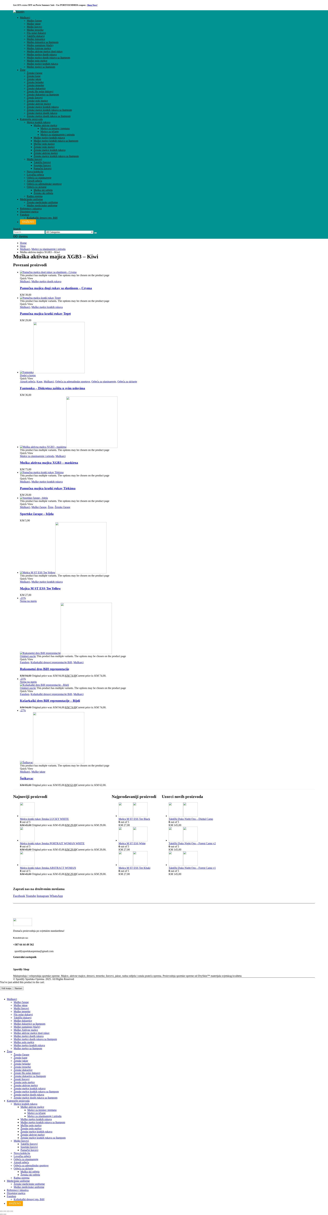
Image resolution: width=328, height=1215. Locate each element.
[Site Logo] (19, 11)
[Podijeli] (8, 1211)
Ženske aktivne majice (39, 103)
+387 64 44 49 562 (23, 944)
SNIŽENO (28, 221)
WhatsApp (56, 896)
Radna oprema (35, 196)
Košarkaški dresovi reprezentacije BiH (51, 662)
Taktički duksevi (36, 36)
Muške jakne (34, 23)
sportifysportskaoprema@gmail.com (34, 951)
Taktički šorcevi (42, 162)
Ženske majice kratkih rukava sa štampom (49, 109)
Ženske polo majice (37, 100)
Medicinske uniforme (31, 199)
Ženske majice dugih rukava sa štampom (49, 116)
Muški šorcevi (34, 26)
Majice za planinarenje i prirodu (57, 134)
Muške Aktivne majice (39, 48)
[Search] (95, 232)
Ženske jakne (34, 79)
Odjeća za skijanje (36, 187)
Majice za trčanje (49, 131)
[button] (16, 228)
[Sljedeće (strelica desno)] (4, 1214)
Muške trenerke (35, 29)
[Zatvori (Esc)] (11, 1211)
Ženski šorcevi (35, 97)
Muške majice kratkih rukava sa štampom (56, 140)
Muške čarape (34, 20)
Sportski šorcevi (42, 165)
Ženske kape (33, 76)
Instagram (43, 896)
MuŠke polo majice (44, 143)
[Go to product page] (167, 272)
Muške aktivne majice (45, 125)
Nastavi (18, 988)
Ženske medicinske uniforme (42, 202)
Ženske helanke (35, 82)
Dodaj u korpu (28, 375)
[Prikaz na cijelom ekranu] (4, 1211)
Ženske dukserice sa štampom (43, 94)
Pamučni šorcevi (42, 168)
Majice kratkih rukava (38, 122)
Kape (39, 381)
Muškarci (25, 17)
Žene (22, 69)
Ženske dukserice (36, 88)
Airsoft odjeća (34, 180)
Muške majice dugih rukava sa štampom (48, 57)
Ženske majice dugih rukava (42, 113)
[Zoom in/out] (1, 1211)
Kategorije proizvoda (31, 119)
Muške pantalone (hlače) (40, 45)
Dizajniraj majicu (29, 211)
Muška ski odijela (43, 190)
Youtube (31, 896)
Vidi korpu (6, 988)
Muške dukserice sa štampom (42, 42)
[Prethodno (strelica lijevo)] (1, 1214)
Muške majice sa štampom (41, 66)
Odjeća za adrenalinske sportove (44, 183)
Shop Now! (92, 5)
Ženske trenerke (35, 85)
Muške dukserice (36, 39)
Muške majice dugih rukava (42, 54)
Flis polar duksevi (36, 32)
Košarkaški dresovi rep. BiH (42, 217)
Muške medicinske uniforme (42, 205)
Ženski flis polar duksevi (40, 91)
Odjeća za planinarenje (39, 177)
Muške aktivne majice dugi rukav (45, 51)
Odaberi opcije (28, 656)
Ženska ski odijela (43, 193)
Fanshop (24, 214)
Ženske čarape (34, 73)
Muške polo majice (37, 60)
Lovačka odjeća (35, 174)
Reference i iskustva (31, 208)
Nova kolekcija (35, 171)
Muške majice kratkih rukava (42, 63)
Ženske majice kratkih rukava (43, 106)
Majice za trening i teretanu (55, 128)
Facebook (19, 896)
